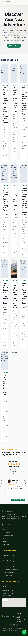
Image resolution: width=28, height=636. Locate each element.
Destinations (6, 529)
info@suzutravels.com (8, 590)
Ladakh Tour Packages (9, 563)
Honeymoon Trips (8, 535)
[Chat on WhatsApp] (24, 632)
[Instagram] (14, 625)
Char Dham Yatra (7, 575)
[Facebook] (10, 625)
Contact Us (6, 544)
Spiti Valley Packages (8, 566)
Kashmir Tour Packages (9, 561)
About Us (5, 541)
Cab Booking (6, 532)
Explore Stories (14, 45)
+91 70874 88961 (6, 586)
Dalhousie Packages (8, 572)
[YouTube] (17, 625)
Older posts (14, 352)
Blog (4, 538)
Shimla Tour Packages (8, 558)
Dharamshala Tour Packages (10, 569)
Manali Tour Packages (8, 555)
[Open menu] (24, 2)
